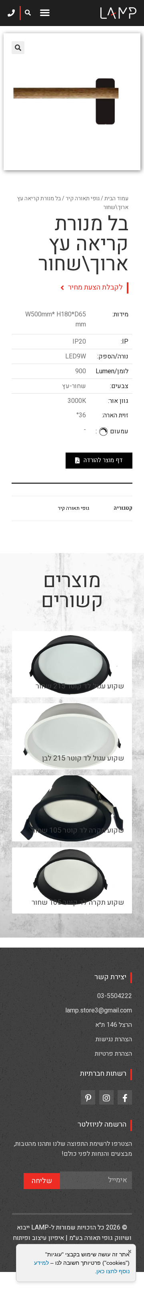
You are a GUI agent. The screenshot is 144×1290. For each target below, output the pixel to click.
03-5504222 (114, 996)
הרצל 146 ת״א (113, 1025)
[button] (44, 12)
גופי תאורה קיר (83, 198)
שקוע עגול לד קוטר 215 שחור (80, 686)
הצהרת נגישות (114, 1039)
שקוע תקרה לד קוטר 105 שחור (78, 830)
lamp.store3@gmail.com (98, 1010)
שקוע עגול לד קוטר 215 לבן (83, 758)
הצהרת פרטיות (113, 1054)
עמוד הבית (116, 198)
